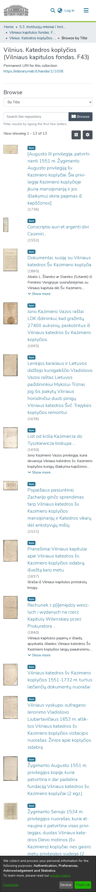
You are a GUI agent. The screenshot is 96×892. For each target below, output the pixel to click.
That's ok (83, 885)
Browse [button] (82, 116)
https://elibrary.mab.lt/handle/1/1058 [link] (33, 71)
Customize (10, 885)
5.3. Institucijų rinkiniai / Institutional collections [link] (42, 26)
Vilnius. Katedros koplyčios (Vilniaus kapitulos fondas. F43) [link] (32, 38)
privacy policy (60, 875)
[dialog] (48, 874)
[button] (53, 10)
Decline (66, 885)
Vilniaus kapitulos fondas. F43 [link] (32, 32)
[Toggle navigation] (86, 10)
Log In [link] (69, 10)
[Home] (16, 10)
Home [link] (9, 26)
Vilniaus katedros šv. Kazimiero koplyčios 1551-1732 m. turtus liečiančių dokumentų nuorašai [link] (59, 680)
